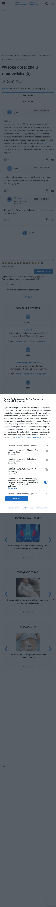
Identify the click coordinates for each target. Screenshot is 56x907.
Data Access (28, 508)
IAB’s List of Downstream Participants (31, 437)
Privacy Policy (42, 508)
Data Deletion (13, 508)
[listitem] (28, 445)
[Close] (50, 399)
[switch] (46, 451)
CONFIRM (16, 499)
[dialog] (28, 453)
